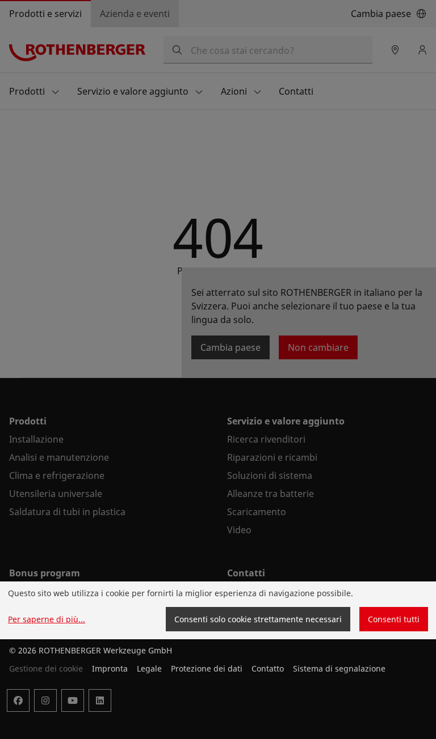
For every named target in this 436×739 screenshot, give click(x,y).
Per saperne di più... (46, 619)
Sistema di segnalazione (339, 668)
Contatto (267, 668)
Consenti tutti (394, 619)
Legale (149, 668)
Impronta (110, 668)
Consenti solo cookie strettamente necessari (258, 619)
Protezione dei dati (206, 668)
